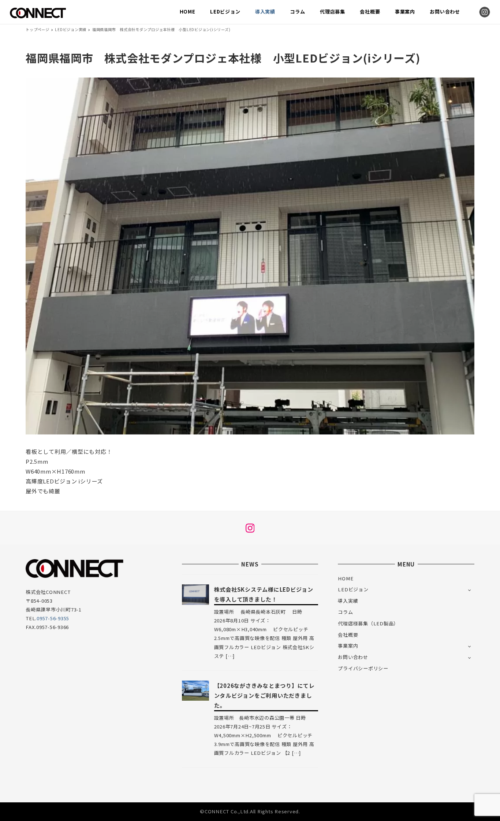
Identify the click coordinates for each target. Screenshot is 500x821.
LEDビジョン (353, 589)
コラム (345, 612)
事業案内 (348, 645)
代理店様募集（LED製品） (368, 623)
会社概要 (348, 634)
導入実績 (348, 600)
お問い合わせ (353, 657)
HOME (345, 578)
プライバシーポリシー (363, 668)
